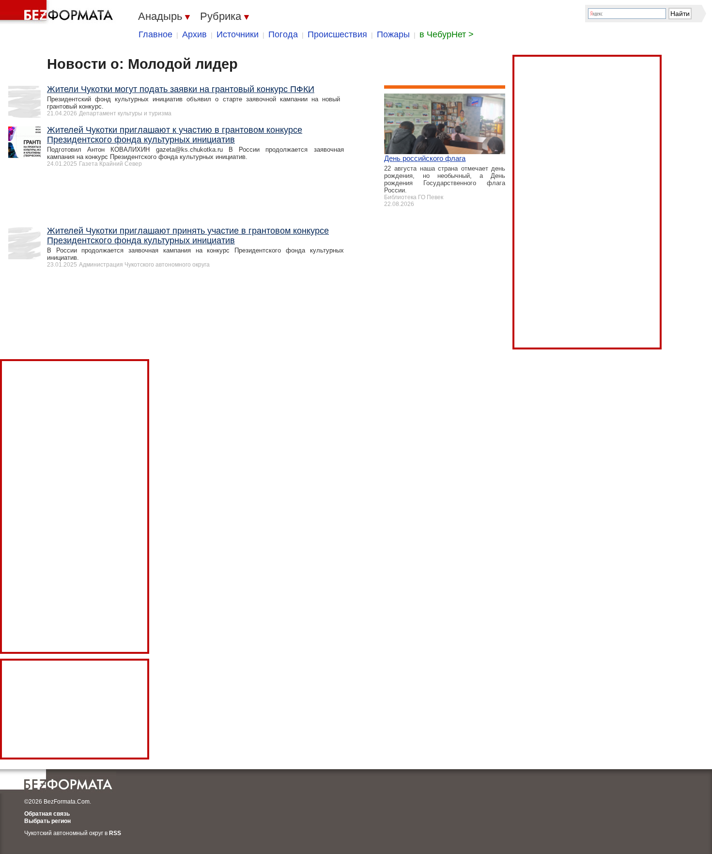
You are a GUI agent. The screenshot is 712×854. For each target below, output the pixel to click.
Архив (194, 34)
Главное (155, 34)
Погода (283, 34)
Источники (238, 34)
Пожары (393, 34)
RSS (115, 833)
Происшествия (337, 34)
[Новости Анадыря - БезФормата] (58, 12)
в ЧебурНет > (446, 34)
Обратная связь (47, 813)
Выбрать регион (47, 821)
